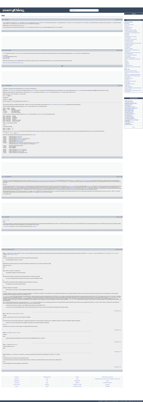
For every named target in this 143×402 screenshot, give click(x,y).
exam (47, 382)
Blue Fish (5, 57)
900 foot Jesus (128, 28)
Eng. (7, 296)
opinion (126, 109)
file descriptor (16, 142)
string (37, 106)
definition (4, 249)
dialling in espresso (129, 48)
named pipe (19, 141)
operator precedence (13, 131)
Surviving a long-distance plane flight (132, 74)
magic (61, 188)
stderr (27, 143)
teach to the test (16, 384)
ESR (18, 226)
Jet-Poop (131, 111)
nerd (68, 181)
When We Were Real (129, 24)
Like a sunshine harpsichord (131, 55)
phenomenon (73, 188)
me (26, 180)
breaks (98, 187)
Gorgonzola (9, 85)
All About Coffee (128, 45)
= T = (6, 220)
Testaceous (112, 253)
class (19, 22)
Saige (7, 19)
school (26, 22)
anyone (57, 181)
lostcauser (131, 101)
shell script (78, 90)
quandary (127, 62)
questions (44, 22)
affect (19, 23)
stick (52, 191)
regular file (19, 136)
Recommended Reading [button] (134, 20)
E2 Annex (17, 377)
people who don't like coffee (130, 30)
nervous (15, 187)
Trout (4, 55)
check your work (71, 186)
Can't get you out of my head (131, 36)
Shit (4, 193)
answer (36, 22)
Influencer (127, 64)
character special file (21, 139)
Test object (25, 297)
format (10, 23)
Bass (4, 56)
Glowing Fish (132, 106)
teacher (89, 180)
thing (3, 50)
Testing (21, 313)
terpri (4, 220)
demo (38, 224)
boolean (34, 90)
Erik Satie (127, 26)
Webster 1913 (11, 249)
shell (24, 88)
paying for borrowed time (130, 57)
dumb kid (56, 189)
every (16, 22)
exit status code (47, 92)
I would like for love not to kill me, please (133, 43)
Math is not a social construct (131, 70)
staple (25, 186)
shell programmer (12, 90)
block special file (20, 140)
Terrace (92, 253)
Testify (18, 332)
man (36, 131)
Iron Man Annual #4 (129, 41)
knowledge (83, 22)
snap (73, 53)
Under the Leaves (128, 27)
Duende (126, 61)
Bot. (5, 361)
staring (41, 192)
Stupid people (77, 380)
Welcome (17, 378)
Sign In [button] (134, 13)
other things (89, 186)
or (12, 129)
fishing (20, 53)
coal (22, 189)
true (61, 92)
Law (9, 296)
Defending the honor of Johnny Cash (132, 75)
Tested (13, 313)
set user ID (20, 149)
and (12, 128)
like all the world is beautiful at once (132, 49)
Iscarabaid (107, 386)
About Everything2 (129, 22)
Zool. (5, 356)
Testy (11, 254)
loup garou (107, 384)
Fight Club (127, 35)
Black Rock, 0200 (128, 65)
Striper (4, 58)
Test (4, 53)
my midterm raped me (107, 382)
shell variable (52, 104)
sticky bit (19, 151)
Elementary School (83, 180)
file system (33, 134)
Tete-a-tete (14, 254)
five (111, 191)
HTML (107, 380)
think (61, 181)
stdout (21, 143)
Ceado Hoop (127, 123)
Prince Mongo (128, 56)
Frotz (77, 378)
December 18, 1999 (77, 384)
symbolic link (20, 138)
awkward (8, 180)
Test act (4, 296)
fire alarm (26, 27)
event (5, 22)
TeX (8, 220)
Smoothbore (127, 47)
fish (80, 53)
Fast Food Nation (128, 86)
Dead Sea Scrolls (128, 78)
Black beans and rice (129, 40)
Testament (15, 332)
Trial (32, 302)
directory (19, 137)
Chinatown (127, 79)
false (75, 92)
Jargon (7, 217)
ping (75, 53)
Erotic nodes (127, 82)
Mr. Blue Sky (127, 51)
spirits (58, 187)
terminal (34, 142)
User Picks (127, 23)
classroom (87, 188)
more (134, 127)
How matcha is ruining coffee (131, 39)
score (66, 22)
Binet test (47, 384)
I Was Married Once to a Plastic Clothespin (131, 120)
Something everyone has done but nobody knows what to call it (107, 378)
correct (57, 22)
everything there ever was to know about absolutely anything (43, 180)
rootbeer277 (34, 226)
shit (115, 191)
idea (3, 19)
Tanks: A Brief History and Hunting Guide (133, 87)
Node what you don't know (107, 377)
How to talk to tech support (130, 81)
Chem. (5, 291)
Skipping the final (46, 377)
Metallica (77, 382)
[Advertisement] (71, 3)
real (56, 27)
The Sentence (128, 37)
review (126, 106)
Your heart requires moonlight (131, 31)
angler (53, 60)
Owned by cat (16, 380)
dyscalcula (17, 382)
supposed (74, 22)
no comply (9, 50)
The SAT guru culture (77, 386)
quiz (10, 25)
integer (42, 114)
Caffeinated (8, 176)
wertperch (131, 104)
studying (34, 191)
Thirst (88, 253)
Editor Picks (127, 69)
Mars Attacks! (127, 77)
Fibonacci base (128, 89)
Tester (116, 253)
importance (22, 25)
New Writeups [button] (134, 98)
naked (33, 192)
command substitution (61, 104)
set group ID (20, 150)
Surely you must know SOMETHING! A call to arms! (13, 62)
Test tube (71, 299)
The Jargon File (7, 226)
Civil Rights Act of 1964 (129, 83)
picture (16, 386)
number (38, 114)
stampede (41, 27)
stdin (17, 143)
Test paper (111, 297)
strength (15, 53)
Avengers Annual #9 (129, 44)
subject (89, 22)
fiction (126, 101)
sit (6, 184)
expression (32, 92)
